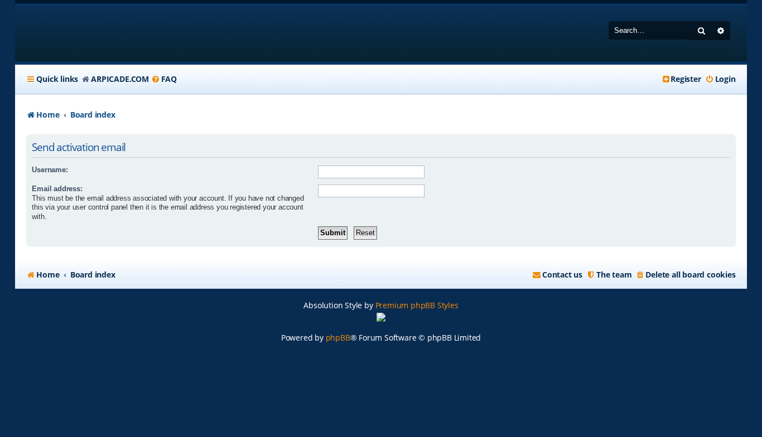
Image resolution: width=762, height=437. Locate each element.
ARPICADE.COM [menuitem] (120, 79)
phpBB (338, 337)
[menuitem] (164, 79)
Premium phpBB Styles (417, 305)
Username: (49, 170)
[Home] (98, 33)
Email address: (57, 188)
